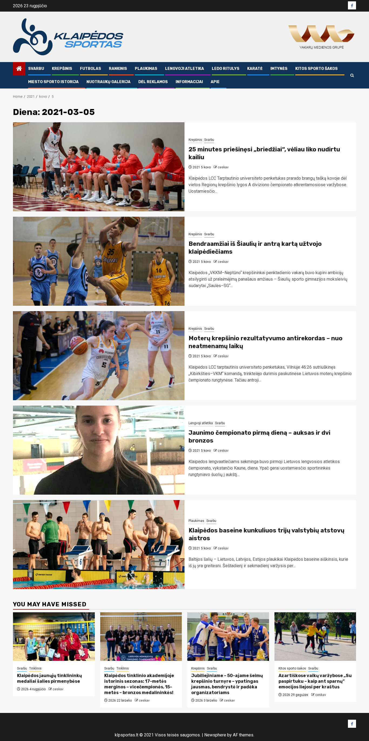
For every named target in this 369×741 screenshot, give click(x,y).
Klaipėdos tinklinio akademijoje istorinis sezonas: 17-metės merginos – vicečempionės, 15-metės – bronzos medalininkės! (139, 684)
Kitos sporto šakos (316, 68)
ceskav (223, 167)
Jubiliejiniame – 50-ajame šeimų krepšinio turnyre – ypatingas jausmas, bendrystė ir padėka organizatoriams (227, 684)
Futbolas (90, 68)
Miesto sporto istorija (53, 82)
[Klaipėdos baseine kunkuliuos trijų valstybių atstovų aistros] (99, 544)
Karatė (255, 68)
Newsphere (215, 734)
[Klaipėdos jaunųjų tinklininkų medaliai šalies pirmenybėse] (54, 636)
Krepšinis (62, 68)
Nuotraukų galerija (108, 82)
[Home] (19, 69)
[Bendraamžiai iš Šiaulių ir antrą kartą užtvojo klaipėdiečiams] (99, 261)
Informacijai (189, 82)
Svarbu (36, 68)
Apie (215, 82)
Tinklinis (35, 668)
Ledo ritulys (225, 68)
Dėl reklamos (153, 82)
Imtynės (278, 68)
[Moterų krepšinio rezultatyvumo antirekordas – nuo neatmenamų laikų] (99, 355)
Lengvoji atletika (184, 68)
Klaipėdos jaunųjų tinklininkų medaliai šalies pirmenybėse (49, 678)
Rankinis (118, 68)
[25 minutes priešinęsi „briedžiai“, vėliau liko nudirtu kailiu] (99, 166)
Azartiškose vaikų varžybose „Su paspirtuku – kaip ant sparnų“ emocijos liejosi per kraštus (315, 681)
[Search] (352, 75)
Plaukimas (146, 68)
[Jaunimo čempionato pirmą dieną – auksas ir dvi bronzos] (99, 450)
